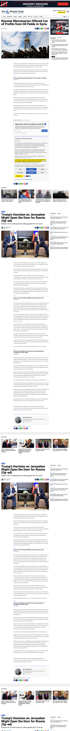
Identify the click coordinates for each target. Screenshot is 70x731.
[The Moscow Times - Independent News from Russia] (12, 11)
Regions (15, 16)
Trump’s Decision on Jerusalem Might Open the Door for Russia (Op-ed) (23, 217)
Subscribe (44, 130)
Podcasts (36, 16)
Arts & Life (30, 16)
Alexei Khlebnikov (8, 227)
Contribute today (61, 12)
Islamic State (27, 120)
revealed (36, 66)
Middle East (24, 426)
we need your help (27, 157)
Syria (22, 120)
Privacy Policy (24, 132)
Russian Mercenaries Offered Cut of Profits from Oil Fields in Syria (24, 22)
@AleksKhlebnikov (27, 673)
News (4, 16)
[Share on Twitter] (38, 29)
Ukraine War (9, 16)
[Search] (68, 16)
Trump (28, 426)
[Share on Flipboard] (46, 29)
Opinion (25, 16)
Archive (41, 16)
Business (20, 16)
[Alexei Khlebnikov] (2, 228)
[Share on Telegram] (40, 29)
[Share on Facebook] (36, 29)
